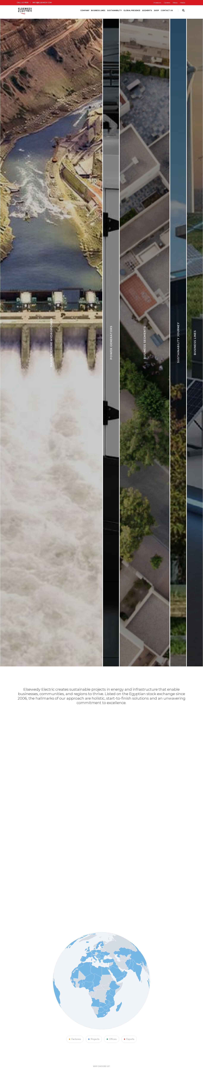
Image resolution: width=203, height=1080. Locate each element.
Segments (147, 10)
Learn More (70, 650)
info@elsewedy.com (42, 3)
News (175, 2)
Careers (167, 2)
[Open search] (183, 10)
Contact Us (167, 10)
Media (182, 2)
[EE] (25, 10)
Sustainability (114, 10)
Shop (156, 10)
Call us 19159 (22, 3)
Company (84, 10)
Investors (157, 2)
